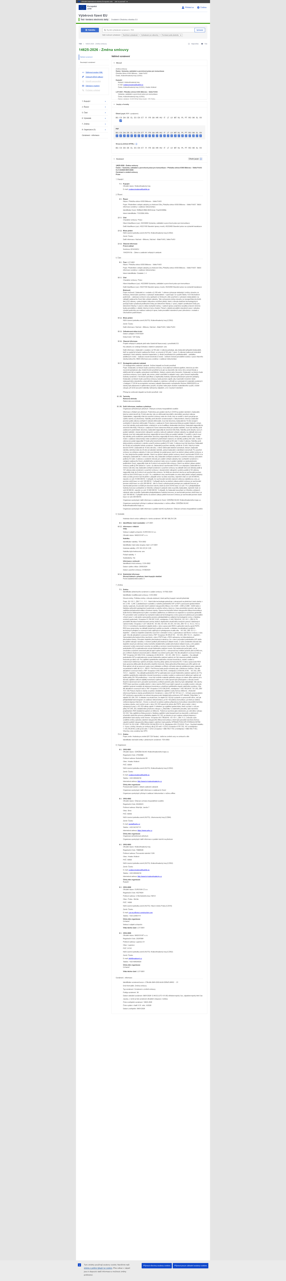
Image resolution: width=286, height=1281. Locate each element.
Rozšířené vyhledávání (130, 35)
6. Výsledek (86, 118)
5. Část (84, 113)
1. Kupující (86, 101)
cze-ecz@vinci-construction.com (141, 912)
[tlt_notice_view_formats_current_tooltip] (201, 159)
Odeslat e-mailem (93, 86)
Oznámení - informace (90, 135)
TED (80, 44)
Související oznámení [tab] (87, 62)
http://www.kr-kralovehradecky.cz (150, 781)
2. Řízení (85, 107)
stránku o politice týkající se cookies (98, 1268)
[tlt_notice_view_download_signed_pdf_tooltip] (120, 120)
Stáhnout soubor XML (94, 72)
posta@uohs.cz (134, 824)
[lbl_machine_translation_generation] (136, 144)
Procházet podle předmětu (170, 35)
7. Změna (85, 124)
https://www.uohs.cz (145, 830)
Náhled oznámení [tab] (86, 57)
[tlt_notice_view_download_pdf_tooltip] (117, 135)
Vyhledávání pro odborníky (149, 35)
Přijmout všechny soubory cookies (156, 1266)
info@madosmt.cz (135, 958)
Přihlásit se (189, 7)
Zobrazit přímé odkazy (94, 77)
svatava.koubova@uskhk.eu (133, 85)
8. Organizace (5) (89, 130)
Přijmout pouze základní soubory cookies (190, 1266)
